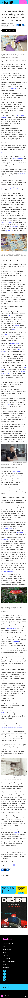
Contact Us (5, 964)
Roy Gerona (13, 226)
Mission (4, 946)
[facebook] (4, 971)
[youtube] (4, 979)
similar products (14, 343)
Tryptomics (7, 404)
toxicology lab (9, 230)
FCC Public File (6, 958)
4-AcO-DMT (11, 315)
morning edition (20, 865)
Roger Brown (17, 832)
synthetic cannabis (6, 222)
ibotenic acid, (15, 641)
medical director (14, 88)
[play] (2, 996)
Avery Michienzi (9, 334)
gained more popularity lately (9, 188)
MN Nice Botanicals (7, 571)
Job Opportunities (7, 949)
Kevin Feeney (8, 528)
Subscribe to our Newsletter (9, 961)
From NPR (9, 865)
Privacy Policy (6, 955)
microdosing (4, 539)
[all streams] (26, 996)
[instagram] (4, 974)
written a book (16, 471)
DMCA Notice (6, 967)
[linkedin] (4, 976)
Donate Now (5, 952)
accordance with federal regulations (11, 728)
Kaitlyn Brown (21, 173)
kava (13, 329)
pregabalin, (16, 325)
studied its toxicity (12, 628)
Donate (23, 2)
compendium (19, 532)
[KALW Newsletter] (14, 890)
